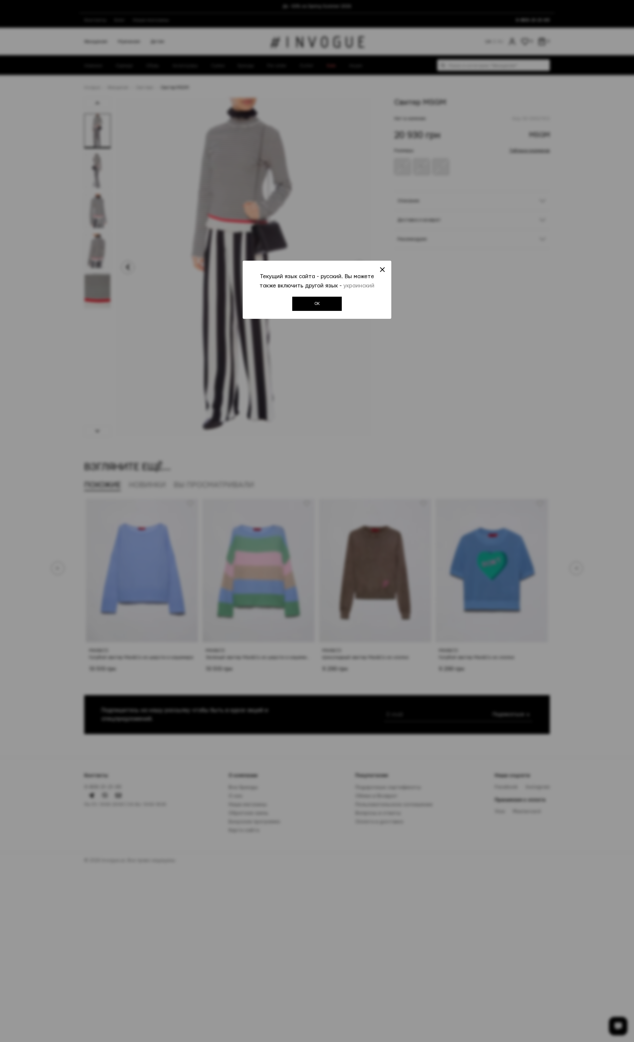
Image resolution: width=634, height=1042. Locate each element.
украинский (358, 285)
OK (317, 304)
